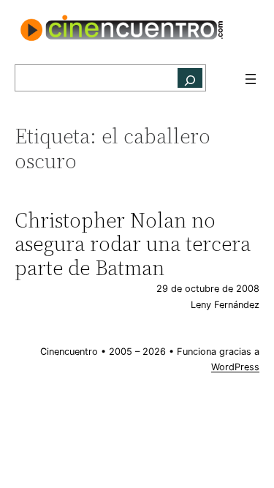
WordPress (235, 366)
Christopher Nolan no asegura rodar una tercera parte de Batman (133, 244)
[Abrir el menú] (250, 79)
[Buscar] (190, 78)
